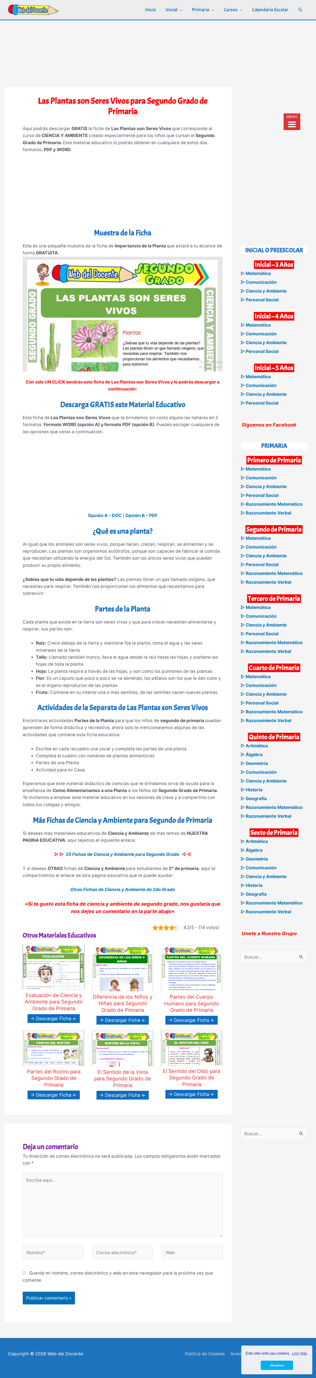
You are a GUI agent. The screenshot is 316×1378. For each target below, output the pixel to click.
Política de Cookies (205, 1353)
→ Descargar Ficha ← (53, 1018)
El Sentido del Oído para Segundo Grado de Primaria (191, 1077)
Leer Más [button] (299, 1353)
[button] (301, 10)
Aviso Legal (242, 1353)
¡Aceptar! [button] (277, 1365)
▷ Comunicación (259, 282)
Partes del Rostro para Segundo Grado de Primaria (54, 1078)
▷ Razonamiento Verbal (266, 513)
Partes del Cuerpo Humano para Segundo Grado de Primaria (191, 1003)
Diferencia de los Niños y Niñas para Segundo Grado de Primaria (122, 1003)
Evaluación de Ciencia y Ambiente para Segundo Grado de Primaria (54, 1001)
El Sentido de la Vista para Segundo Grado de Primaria (122, 1078)
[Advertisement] (158, 52)
